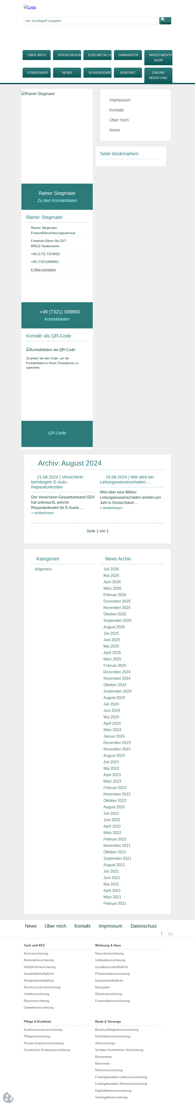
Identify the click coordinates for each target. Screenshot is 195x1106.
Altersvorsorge (105, 1043)
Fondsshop (37, 73)
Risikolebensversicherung (112, 1036)
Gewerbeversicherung (39, 1007)
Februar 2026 (114, 595)
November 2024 (117, 678)
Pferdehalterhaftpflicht (39, 980)
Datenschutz (144, 926)
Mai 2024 (111, 717)
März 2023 (112, 781)
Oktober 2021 (114, 852)
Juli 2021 (111, 871)
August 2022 (114, 807)
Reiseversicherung (36, 1001)
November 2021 (117, 846)
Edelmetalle (100, 55)
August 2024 (114, 698)
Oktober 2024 (114, 685)
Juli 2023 (111, 762)
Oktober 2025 (114, 614)
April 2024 (112, 723)
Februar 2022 (114, 839)
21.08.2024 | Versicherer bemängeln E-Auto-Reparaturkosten (57, 482)
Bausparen (102, 987)
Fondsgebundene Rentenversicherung (121, 1084)
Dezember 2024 (117, 672)
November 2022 (117, 794)
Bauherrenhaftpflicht (109, 980)
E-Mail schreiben (43, 269)
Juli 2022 (111, 813)
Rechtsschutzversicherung (42, 987)
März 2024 (112, 730)
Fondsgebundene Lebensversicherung (121, 1077)
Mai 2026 (111, 575)
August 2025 (114, 627)
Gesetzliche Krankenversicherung (47, 1050)
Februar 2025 (114, 666)
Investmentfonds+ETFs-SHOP (160, 57)
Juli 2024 (111, 704)
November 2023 (117, 749)
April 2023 (112, 775)
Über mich (36, 55)
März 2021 (112, 897)
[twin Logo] (166, 933)
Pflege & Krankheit (37, 1021)
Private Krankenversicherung (43, 1043)
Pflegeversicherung (37, 1036)
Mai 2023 (111, 768)
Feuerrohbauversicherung (112, 1001)
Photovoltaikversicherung (112, 973)
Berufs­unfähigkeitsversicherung (116, 1029)
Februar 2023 (114, 788)
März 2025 (112, 659)
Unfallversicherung (36, 994)
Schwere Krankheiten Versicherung (119, 1050)
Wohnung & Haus (108, 945)
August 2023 (114, 756)
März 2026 (112, 588)
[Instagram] (139, 8)
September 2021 (117, 858)
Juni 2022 (111, 820)
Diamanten (128, 55)
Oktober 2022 (114, 801)
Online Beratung (158, 75)
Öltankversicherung (108, 994)
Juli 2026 (111, 569)
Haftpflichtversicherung (39, 967)
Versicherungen (69, 55)
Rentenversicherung (108, 1070)
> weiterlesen (42, 513)
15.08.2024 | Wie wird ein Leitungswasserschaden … (127, 479)
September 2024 (117, 691)
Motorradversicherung (39, 960)
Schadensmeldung (100, 73)
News (67, 73)
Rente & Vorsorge (108, 1021)
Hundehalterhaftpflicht (39, 973)
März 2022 (112, 833)
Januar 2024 (114, 736)
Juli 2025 (111, 633)
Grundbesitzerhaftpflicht (111, 967)
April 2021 (112, 891)
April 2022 (112, 826)
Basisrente (102, 1063)
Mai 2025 (111, 646)
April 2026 (112, 582)
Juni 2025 (111, 640)
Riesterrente (103, 1057)
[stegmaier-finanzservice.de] (30, 7)
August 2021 (114, 865)
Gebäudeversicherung (110, 960)
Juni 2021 (111, 878)
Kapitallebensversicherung (113, 1090)
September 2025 (117, 620)
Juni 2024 (111, 711)
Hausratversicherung (109, 953)
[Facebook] (129, 8)
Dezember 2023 (117, 743)
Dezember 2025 (117, 601)
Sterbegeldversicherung (111, 1097)
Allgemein (43, 569)
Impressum (120, 100)
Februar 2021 (114, 903)
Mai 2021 (111, 884)
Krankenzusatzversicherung (43, 1029)
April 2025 (112, 653)
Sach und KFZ (34, 945)
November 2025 (117, 608)
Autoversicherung (36, 953)
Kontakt (128, 73)
